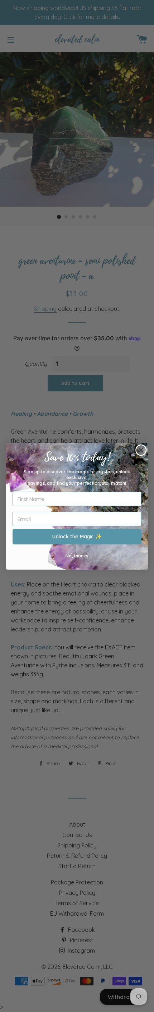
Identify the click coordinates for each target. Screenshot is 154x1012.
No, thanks (77, 555)
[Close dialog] (141, 450)
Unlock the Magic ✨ (77, 536)
